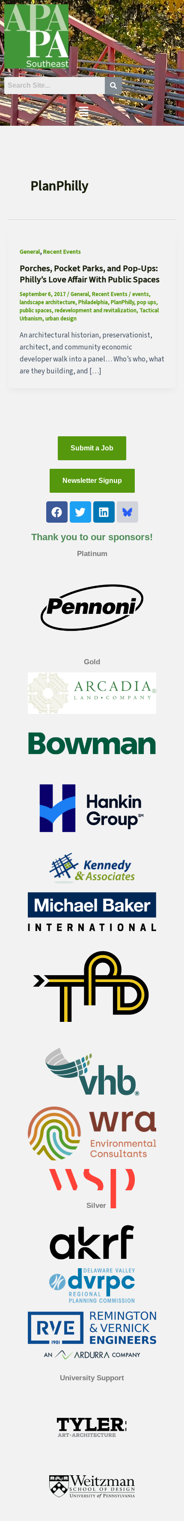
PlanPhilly (122, 302)
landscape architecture (47, 302)
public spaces (36, 310)
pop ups (146, 302)
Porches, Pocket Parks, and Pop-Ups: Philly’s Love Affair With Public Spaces (90, 274)
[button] (83, 112)
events (140, 294)
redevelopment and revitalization (96, 310)
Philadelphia (93, 302)
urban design (61, 319)
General (30, 252)
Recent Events (62, 252)
